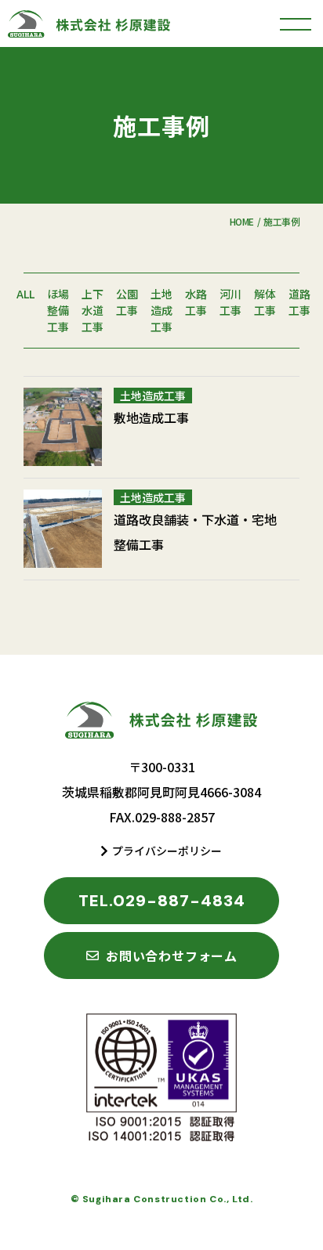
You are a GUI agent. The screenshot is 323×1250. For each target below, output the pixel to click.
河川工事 (230, 302)
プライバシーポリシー (167, 850)
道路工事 (299, 302)
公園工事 (127, 302)
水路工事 (196, 302)
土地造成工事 (161, 310)
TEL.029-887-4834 (161, 901)
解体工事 (265, 302)
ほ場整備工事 (58, 310)
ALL (25, 294)
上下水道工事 (92, 310)
